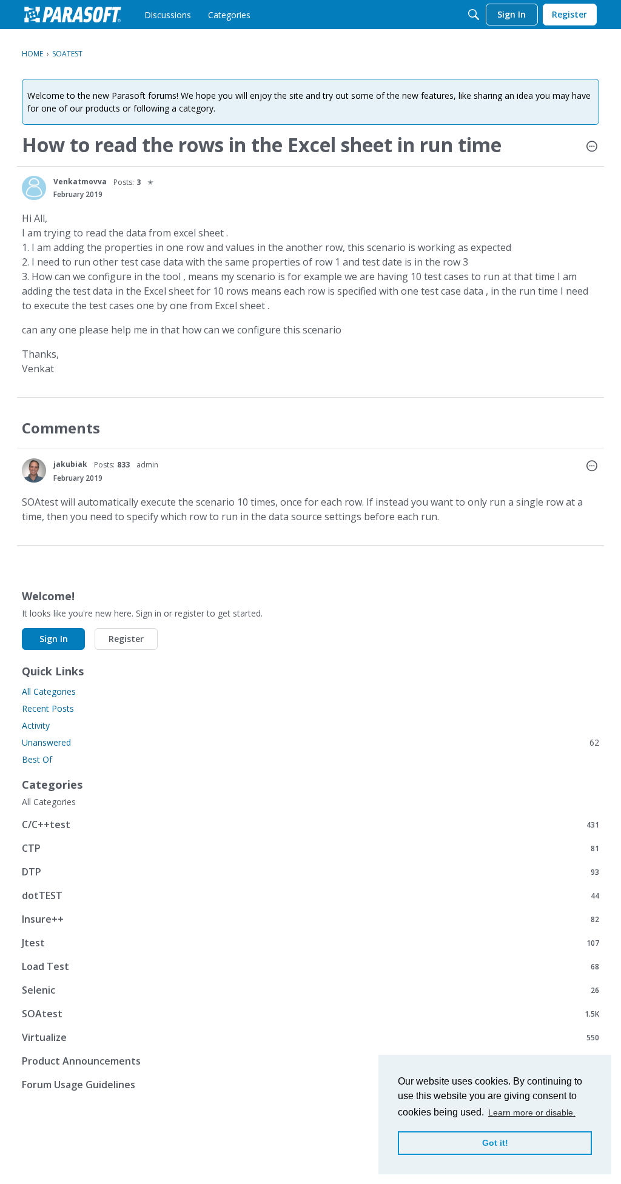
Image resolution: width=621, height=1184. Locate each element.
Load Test (310, 966)
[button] (592, 147)
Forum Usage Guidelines (310, 1084)
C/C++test (310, 824)
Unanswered (310, 742)
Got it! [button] (495, 1143)
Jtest (310, 942)
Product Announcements (310, 1060)
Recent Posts (48, 708)
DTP (310, 871)
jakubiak (70, 464)
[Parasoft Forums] (72, 14)
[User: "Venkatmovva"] (34, 188)
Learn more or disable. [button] (532, 1112)
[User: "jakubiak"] (34, 470)
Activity (36, 725)
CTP (310, 847)
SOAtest (310, 1013)
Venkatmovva (80, 181)
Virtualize (310, 1037)
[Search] (474, 14)
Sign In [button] (53, 638)
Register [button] (126, 638)
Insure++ (310, 918)
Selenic (310, 989)
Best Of (37, 759)
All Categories (49, 691)
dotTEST (310, 895)
